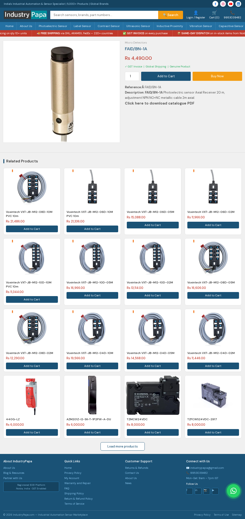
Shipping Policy (74, 493)
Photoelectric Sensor (53, 26)
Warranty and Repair (77, 483)
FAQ (66, 488)
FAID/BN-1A (154, 92)
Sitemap (237, 514)
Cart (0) (214, 14)
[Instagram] (223, 4)
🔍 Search (170, 15)
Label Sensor (82, 26)
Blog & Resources (13, 473)
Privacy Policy (72, 473)
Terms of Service (74, 503)
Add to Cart (166, 76)
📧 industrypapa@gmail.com (205, 467)
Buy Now (217, 76)
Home (9, 26)
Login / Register (195, 14)
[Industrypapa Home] (25, 15)
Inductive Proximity (170, 26)
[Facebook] (215, 4)
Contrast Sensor (109, 26)
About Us (26, 26)
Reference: (133, 87)
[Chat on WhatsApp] (233, 490)
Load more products (122, 446)
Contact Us (132, 473)
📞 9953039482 (197, 473)
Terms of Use (221, 514)
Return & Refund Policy (78, 498)
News (128, 483)
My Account (71, 478)
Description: (144, 92)
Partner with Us (12, 478)
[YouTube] (231, 4)
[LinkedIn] (238, 4)
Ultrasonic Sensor (138, 26)
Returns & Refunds (136, 467)
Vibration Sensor (200, 26)
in (196, 490)
